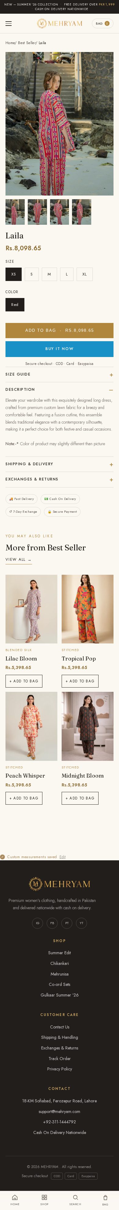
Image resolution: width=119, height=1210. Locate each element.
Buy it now (59, 349)
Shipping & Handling (59, 1037)
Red (15, 304)
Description (20, 389)
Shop (44, 1204)
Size (9, 261)
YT (81, 923)
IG (37, 923)
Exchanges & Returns (32, 479)
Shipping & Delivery (29, 464)
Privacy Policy (59, 1069)
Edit (63, 857)
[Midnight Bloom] (88, 726)
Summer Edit (59, 953)
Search (75, 1204)
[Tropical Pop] (88, 609)
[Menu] (8, 23)
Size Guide (18, 374)
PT (67, 923)
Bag (102, 23)
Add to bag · (59, 330)
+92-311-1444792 (59, 1122)
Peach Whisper (25, 775)
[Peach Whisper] (31, 726)
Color (12, 291)
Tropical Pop (79, 658)
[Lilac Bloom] (31, 609)
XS (13, 274)
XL (84, 274)
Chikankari (59, 963)
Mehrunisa (60, 974)
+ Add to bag (23, 681)
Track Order (60, 1059)
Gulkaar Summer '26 (60, 995)
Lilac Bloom (21, 658)
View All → (18, 559)
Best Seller (26, 43)
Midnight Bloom (83, 775)
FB (52, 923)
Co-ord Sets (59, 984)
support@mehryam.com (59, 1111)
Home (10, 43)
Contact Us (59, 1027)
